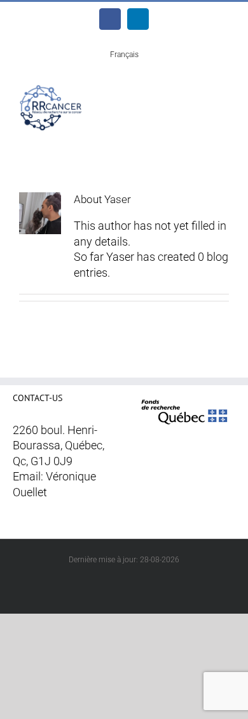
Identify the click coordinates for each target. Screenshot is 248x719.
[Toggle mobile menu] (224, 93)
